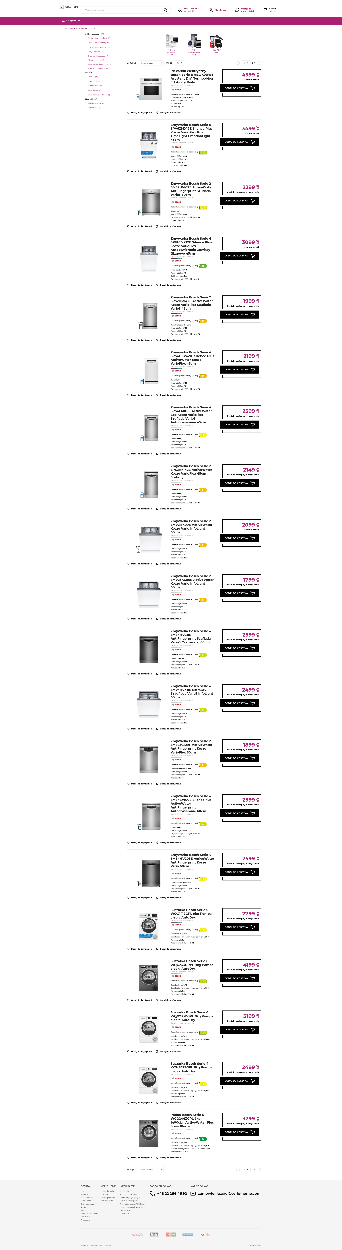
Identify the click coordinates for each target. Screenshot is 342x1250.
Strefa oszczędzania (88, 1204)
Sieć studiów (86, 1217)
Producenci (85, 1220)
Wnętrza (84, 1194)
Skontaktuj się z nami (89, 1214)
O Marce (84, 1191)
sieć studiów (192, 1)
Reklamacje (124, 1214)
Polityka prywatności (128, 1194)
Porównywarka (107, 1201)
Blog (83, 1210)
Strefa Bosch (86, 1201)
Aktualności (85, 1207)
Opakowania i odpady (128, 1201)
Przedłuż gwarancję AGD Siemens (133, 1207)
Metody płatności (108, 1198)
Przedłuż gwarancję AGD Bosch (132, 1204)
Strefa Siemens (87, 1198)
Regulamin (124, 1191)
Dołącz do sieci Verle (109, 1191)
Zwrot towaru (125, 1210)
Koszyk (272, 8)
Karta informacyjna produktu (182, 85)
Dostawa (104, 1194)
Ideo (259, 1245)
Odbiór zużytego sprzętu (130, 1198)
